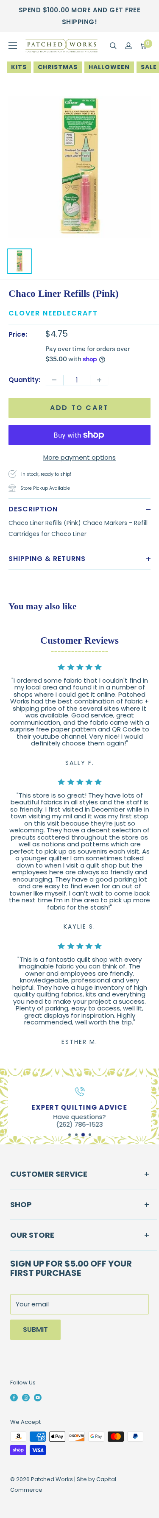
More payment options (79, 457)
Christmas (58, 67)
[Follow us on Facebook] (14, 1397)
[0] (143, 45)
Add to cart (79, 408)
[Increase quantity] (99, 380)
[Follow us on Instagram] (26, 1397)
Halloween (109, 67)
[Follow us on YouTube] (38, 1397)
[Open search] (113, 45)
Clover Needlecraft (53, 313)
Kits (19, 67)
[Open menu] (12, 45)
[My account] (128, 45)
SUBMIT (35, 1329)
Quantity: (24, 379)
